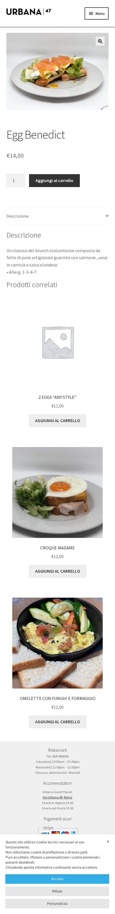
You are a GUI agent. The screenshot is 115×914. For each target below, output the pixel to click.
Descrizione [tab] (17, 216)
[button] (100, 41)
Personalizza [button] (57, 903)
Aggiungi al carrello (54, 180)
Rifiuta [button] (57, 891)
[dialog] (57, 874)
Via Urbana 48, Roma (57, 797)
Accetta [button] (57, 879)
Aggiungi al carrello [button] (57, 420)
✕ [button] (108, 841)
